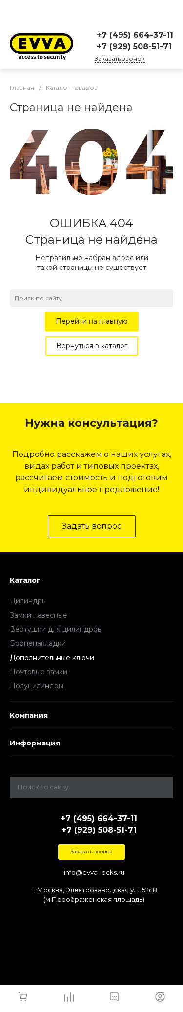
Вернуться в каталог (91, 345)
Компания (29, 715)
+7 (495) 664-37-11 (135, 35)
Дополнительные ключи (52, 657)
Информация (35, 743)
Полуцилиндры (36, 686)
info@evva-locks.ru (94, 872)
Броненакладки (38, 643)
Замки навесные (38, 615)
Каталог (25, 580)
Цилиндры (28, 601)
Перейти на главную (92, 321)
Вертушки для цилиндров (56, 629)
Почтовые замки (38, 671)
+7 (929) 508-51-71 (134, 46)
